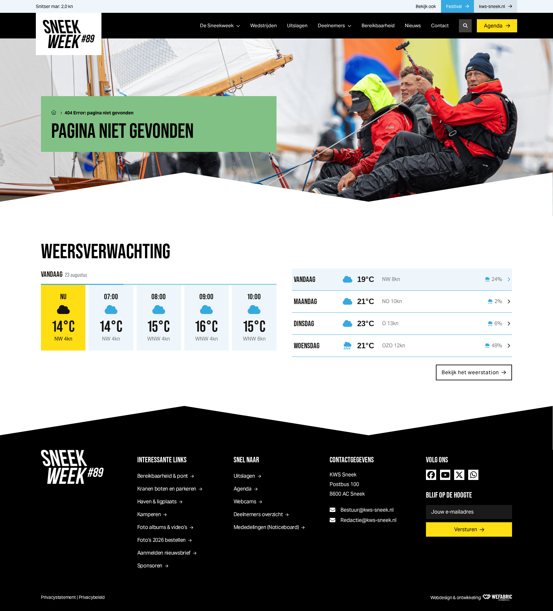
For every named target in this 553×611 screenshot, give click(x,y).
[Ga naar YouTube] (445, 475)
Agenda (493, 25)
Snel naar (246, 459)
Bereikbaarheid (378, 25)
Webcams (245, 501)
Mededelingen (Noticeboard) (266, 527)
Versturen (465, 529)
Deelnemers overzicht (258, 514)
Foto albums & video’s (162, 527)
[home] (68, 34)
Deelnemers (331, 25)
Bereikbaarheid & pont (162, 476)
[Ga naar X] (459, 475)
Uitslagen (297, 25)
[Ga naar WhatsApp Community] (473, 475)
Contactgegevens (352, 459)
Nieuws (413, 25)
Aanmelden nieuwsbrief (163, 552)
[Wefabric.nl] (497, 597)
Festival (454, 6)
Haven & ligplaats (157, 501)
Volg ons (437, 459)
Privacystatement (58, 597)
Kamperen (149, 514)
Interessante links (162, 459)
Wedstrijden (263, 25)
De (217, 25)
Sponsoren (149, 565)
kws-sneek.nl (492, 6)
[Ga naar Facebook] (431, 475)
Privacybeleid (92, 597)
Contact (440, 25)
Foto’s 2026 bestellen (161, 540)
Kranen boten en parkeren (166, 488)
